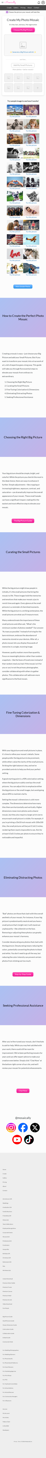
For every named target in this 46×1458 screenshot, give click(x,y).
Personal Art (6, 1237)
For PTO (5, 1379)
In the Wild (6, 1426)
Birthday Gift (6, 1253)
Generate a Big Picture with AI (23, 52)
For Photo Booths (8, 1358)
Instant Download (8, 1279)
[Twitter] (35, 1133)
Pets (4, 1266)
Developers (6, 1430)
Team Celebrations (8, 1224)
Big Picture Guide (7, 1316)
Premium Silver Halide (9, 1283)
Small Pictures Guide (8, 1321)
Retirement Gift (7, 1262)
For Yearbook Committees (10, 1384)
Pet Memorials (7, 1270)
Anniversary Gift (7, 1199)
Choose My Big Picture (22, 30)
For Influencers (7, 1400)
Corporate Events (8, 1232)
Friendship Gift (7, 1216)
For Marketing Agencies (9, 1371)
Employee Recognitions (9, 1228)
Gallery (16, 8)
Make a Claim (6, 1421)
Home (4, 1169)
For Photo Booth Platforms (10, 1363)
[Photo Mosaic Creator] (10, 2)
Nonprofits (6, 1249)
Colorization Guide (8, 1329)
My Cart (5, 1409)
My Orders (6, 1417)
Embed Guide (6, 1337)
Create (9, 8)
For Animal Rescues (8, 1392)
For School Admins (8, 1388)
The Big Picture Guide (23, 521)
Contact (36, 8)
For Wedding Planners (9, 1354)
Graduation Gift (7, 1207)
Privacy (15, 1441)
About (29, 8)
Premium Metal (7, 1295)
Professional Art (7, 1241)
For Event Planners (8, 1367)
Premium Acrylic (7, 1300)
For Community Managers (10, 1396)
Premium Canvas (7, 1291)
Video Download (7, 1304)
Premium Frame (7, 1287)
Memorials (6, 1220)
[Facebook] (23, 1133)
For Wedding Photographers (11, 1350)
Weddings (5, 1203)
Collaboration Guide (8, 1333)
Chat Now (23, 1090)
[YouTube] (17, 1144)
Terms (19, 1441)
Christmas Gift (7, 1258)
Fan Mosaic (6, 1308)
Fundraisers (6, 1245)
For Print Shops (7, 1375)
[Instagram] (11, 1133)
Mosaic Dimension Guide (10, 1325)
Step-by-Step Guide (23, 974)
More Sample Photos (23, 286)
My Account (6, 1413)
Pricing (23, 8)
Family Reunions (7, 1211)
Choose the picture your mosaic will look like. (24, 12)
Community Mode (8, 1342)
